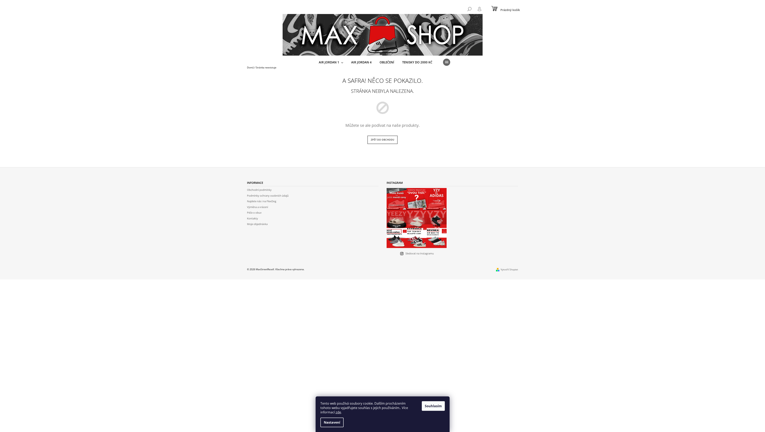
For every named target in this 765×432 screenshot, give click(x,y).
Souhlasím (433, 406)
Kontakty (252, 218)
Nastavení (332, 422)
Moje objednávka (257, 224)
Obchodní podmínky (259, 190)
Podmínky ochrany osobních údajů (268, 195)
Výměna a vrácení (257, 207)
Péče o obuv (254, 212)
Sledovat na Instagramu (419, 253)
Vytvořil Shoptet (509, 269)
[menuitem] (331, 62)
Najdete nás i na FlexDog (261, 201)
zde (338, 412)
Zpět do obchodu (382, 139)
